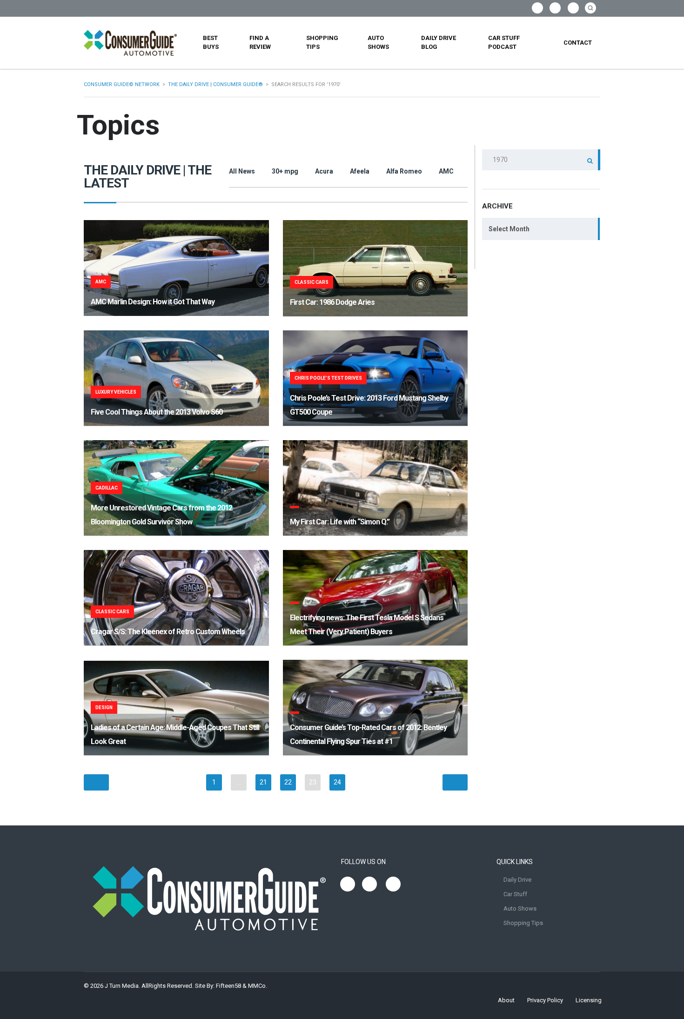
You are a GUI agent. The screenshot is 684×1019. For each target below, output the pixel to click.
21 (263, 782)
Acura (324, 171)
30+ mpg (285, 171)
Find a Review (260, 42)
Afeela (359, 171)
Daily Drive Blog (438, 42)
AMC (446, 171)
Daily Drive (517, 879)
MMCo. (257, 985)
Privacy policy (545, 1000)
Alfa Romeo (404, 171)
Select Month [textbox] (509, 229)
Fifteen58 (228, 985)
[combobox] (541, 229)
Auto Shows (378, 42)
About (506, 1000)
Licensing (589, 1000)
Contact (577, 42)
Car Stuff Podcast (504, 42)
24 (337, 782)
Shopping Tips (322, 42)
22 (288, 782)
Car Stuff (515, 894)
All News (242, 171)
